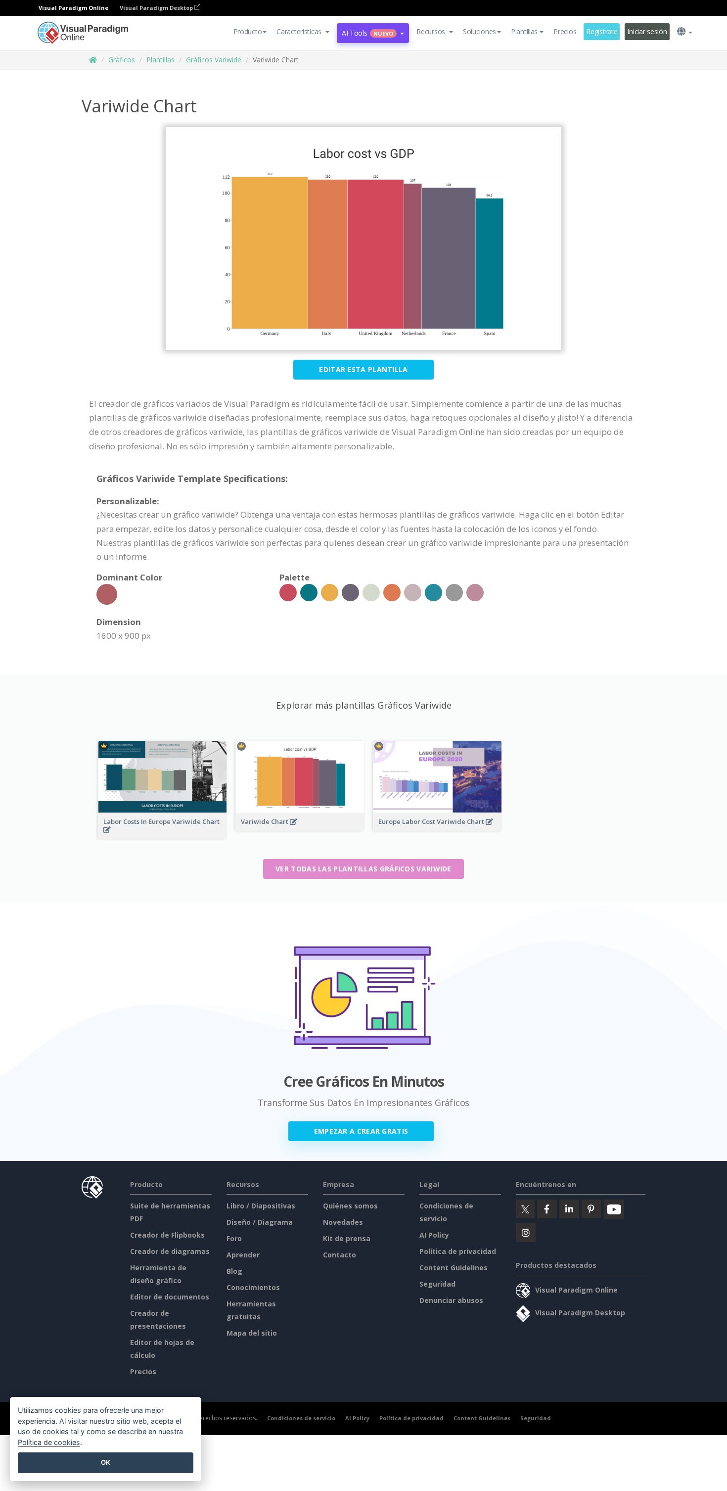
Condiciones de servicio (301, 1418)
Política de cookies (49, 1442)
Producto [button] (247, 31)
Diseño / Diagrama (260, 1222)
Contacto (339, 1254)
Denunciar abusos (451, 1300)
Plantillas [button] (524, 31)
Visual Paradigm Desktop (157, 7)
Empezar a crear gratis (361, 1131)
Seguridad (437, 1284)
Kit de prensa (346, 1238)
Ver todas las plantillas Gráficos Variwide (363, 868)
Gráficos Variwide (213, 59)
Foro (234, 1238)
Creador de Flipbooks (167, 1235)
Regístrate (601, 31)
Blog (234, 1271)
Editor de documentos (169, 1296)
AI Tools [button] (367, 33)
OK (105, 1462)
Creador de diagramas (170, 1251)
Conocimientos (253, 1287)
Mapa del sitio (252, 1333)
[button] (303, 31)
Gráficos (121, 59)
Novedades (343, 1222)
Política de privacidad (457, 1251)
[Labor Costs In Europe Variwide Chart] (162, 835)
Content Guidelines (453, 1267)
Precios (564, 31)
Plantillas (160, 59)
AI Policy (434, 1235)
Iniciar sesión (647, 31)
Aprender (243, 1254)
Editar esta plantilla (363, 369)
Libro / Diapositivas (261, 1205)
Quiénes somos (350, 1205)
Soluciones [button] (479, 31)
